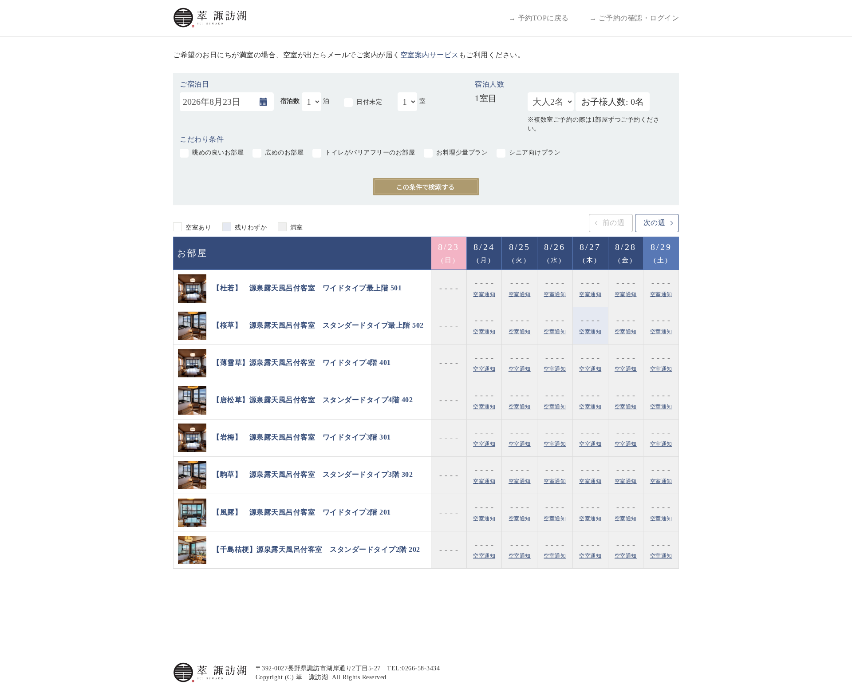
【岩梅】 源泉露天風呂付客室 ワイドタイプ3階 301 (302, 437)
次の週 (654, 222)
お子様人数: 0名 (612, 102)
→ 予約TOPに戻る (539, 18)
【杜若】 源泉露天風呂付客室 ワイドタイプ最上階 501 (307, 287)
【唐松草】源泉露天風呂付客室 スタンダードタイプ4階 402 (313, 400)
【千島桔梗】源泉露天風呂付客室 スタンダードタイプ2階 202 (316, 549)
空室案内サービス (429, 55)
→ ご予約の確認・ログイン (634, 18)
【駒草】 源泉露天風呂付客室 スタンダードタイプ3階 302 (313, 474)
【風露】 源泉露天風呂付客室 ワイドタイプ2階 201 (302, 511)
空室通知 (484, 294)
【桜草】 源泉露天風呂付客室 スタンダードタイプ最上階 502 (318, 325)
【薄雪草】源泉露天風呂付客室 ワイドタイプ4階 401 (302, 362)
